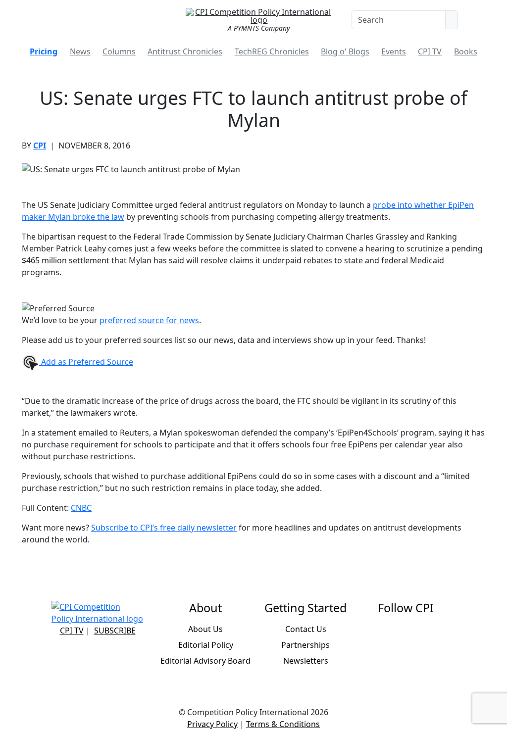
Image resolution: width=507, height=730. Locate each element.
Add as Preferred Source (86, 361)
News (80, 51)
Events (393, 51)
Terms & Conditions (283, 724)
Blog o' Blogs (345, 51)
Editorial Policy (205, 644)
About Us (205, 629)
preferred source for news (149, 320)
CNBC (81, 507)
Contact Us (305, 629)
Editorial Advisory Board (205, 660)
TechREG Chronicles (272, 51)
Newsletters (305, 660)
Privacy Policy (212, 724)
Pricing (43, 51)
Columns (119, 51)
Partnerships (305, 644)
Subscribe (115, 630)
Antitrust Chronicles (185, 51)
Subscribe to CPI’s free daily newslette (162, 527)
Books (465, 51)
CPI (39, 145)
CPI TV (430, 51)
